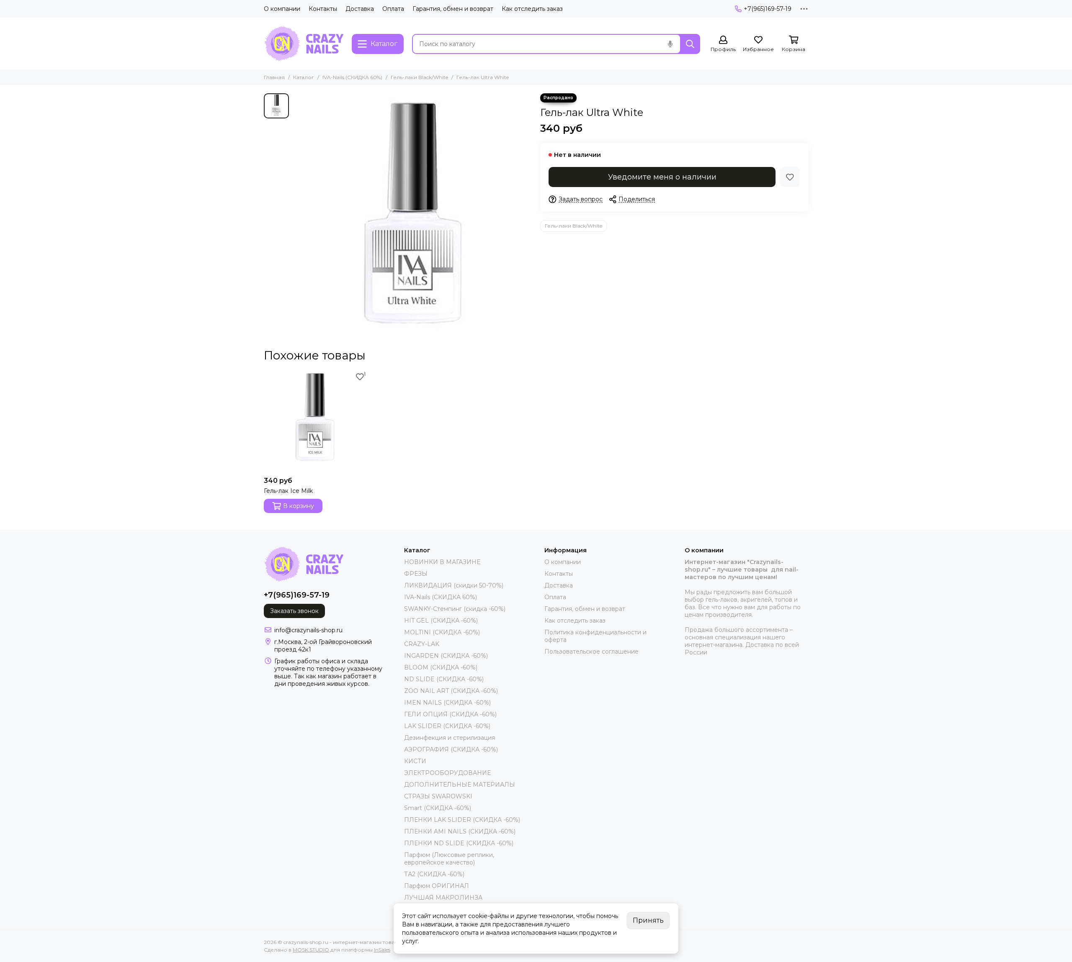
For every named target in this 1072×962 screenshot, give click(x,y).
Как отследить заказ (532, 9)
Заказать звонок (294, 611)
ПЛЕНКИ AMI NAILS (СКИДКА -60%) (459, 831)
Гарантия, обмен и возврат (452, 9)
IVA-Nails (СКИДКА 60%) (352, 77)
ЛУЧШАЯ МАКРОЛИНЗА (443, 897)
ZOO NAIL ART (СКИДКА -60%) (451, 691)
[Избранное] (790, 177)
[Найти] (690, 44)
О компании (282, 9)
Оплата (393, 9)
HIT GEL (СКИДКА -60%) (441, 620)
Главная (274, 77)
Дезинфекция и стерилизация (449, 737)
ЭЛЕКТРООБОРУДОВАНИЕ (447, 773)
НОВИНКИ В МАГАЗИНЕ (442, 562)
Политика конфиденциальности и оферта (595, 636)
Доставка (359, 9)
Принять (648, 920)
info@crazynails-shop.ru (308, 630)
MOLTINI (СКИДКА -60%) (442, 632)
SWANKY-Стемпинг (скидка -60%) (454, 609)
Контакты (323, 9)
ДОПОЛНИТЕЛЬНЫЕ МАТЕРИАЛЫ (459, 784)
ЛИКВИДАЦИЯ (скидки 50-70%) (453, 585)
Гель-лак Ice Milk (288, 491)
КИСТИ (415, 761)
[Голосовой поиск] (670, 44)
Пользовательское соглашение (591, 651)
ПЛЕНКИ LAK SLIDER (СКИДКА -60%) (462, 819)
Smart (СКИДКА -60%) (437, 808)
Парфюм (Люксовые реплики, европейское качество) (449, 858)
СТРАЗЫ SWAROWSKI (438, 796)
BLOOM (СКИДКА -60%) (440, 667)
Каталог (303, 77)
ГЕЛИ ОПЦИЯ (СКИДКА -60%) (450, 714)
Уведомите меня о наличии (662, 177)
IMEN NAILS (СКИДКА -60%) (447, 702)
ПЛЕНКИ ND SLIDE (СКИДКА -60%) (458, 843)
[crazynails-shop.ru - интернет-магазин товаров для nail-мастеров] (303, 44)
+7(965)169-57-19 (767, 9)
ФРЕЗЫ (416, 573)
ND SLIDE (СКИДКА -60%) (444, 679)
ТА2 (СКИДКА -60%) (434, 874)
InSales (382, 950)
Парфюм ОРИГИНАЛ (436, 886)
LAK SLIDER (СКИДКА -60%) (447, 726)
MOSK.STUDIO (311, 950)
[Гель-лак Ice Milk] (315, 421)
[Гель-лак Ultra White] (412, 212)
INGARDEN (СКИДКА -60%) (446, 655)
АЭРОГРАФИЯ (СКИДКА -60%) (451, 749)
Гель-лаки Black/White (419, 77)
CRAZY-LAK (421, 644)
